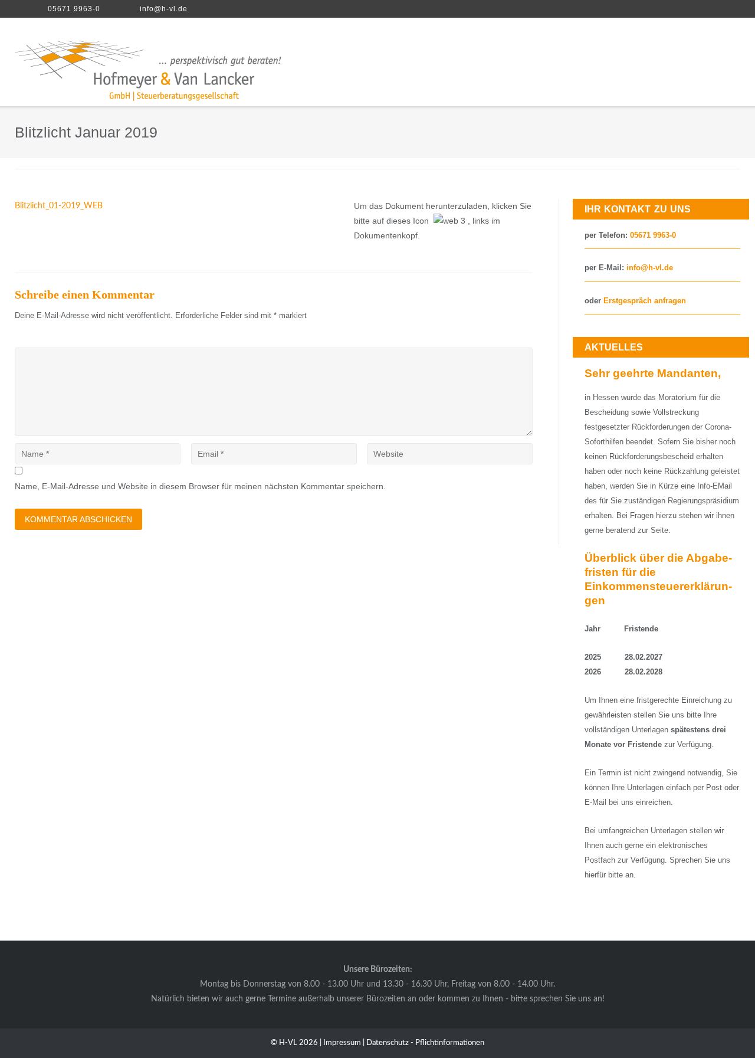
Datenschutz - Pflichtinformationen (425, 1043)
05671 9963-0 (74, 9)
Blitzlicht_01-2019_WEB (59, 206)
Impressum (342, 1043)
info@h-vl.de (164, 9)
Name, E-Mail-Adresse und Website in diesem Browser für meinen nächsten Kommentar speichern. (200, 486)
